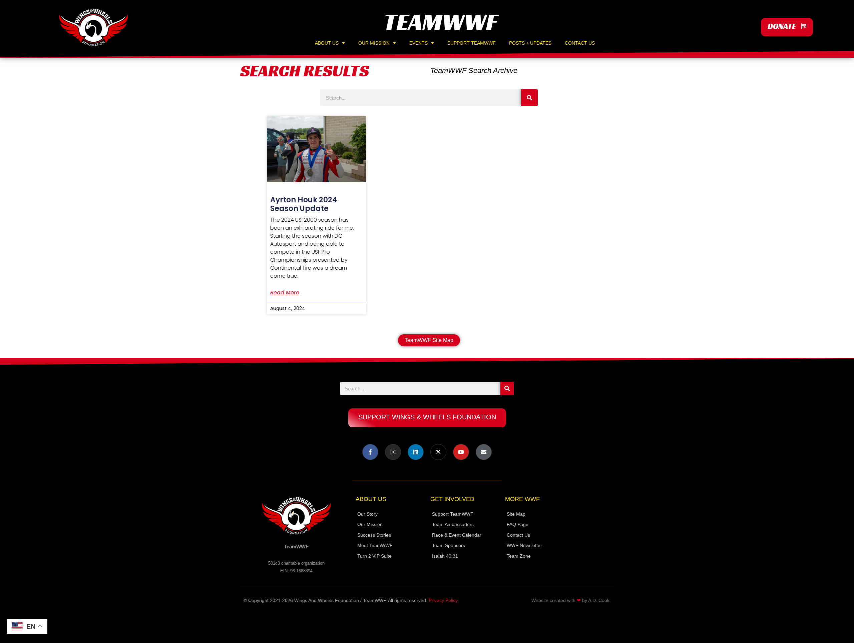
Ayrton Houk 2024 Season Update (303, 204)
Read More (284, 292)
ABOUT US (327, 43)
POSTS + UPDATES (530, 43)
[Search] (529, 97)
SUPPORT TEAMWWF (471, 43)
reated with (563, 600)
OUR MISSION (374, 43)
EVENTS (418, 43)
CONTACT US (580, 43)
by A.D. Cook (595, 600)
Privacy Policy (443, 600)
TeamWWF (440, 21)
